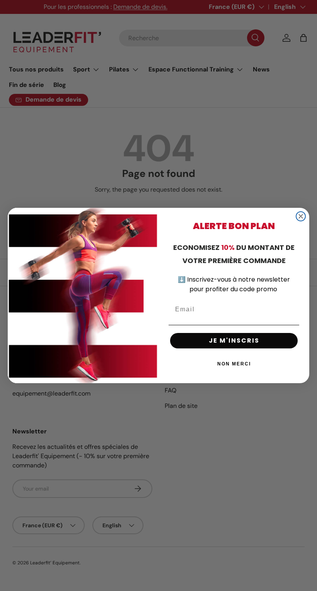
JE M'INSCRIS (234, 340)
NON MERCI (234, 364)
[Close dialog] (300, 216)
